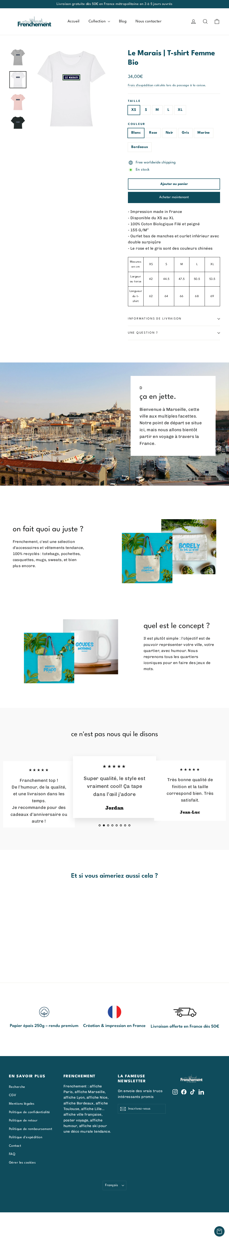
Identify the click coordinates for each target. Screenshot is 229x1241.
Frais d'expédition (140, 85)
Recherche (17, 1087)
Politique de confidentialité (29, 1112)
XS (133, 110)
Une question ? (143, 332)
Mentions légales (21, 1103)
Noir (169, 133)
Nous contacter (148, 21)
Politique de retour (23, 1120)
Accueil (74, 21)
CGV (12, 1095)
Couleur (136, 124)
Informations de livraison (155, 318)
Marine (203, 133)
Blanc (136, 133)
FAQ (12, 1154)
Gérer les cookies (22, 1162)
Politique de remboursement (30, 1129)
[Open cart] (219, 1231)
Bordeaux (139, 147)
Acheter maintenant (174, 197)
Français (111, 1185)
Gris (185, 133)
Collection (98, 21)
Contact (15, 1145)
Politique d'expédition (25, 1137)
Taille (134, 101)
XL (180, 110)
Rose (153, 133)
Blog (123, 21)
